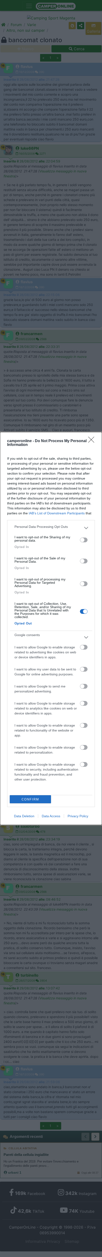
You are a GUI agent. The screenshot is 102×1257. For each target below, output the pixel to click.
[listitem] (51, 528)
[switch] (84, 540)
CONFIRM (30, 799)
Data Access (51, 816)
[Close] (92, 441)
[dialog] (51, 628)
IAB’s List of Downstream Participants (57, 513)
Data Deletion (24, 816)
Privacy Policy (78, 816)
